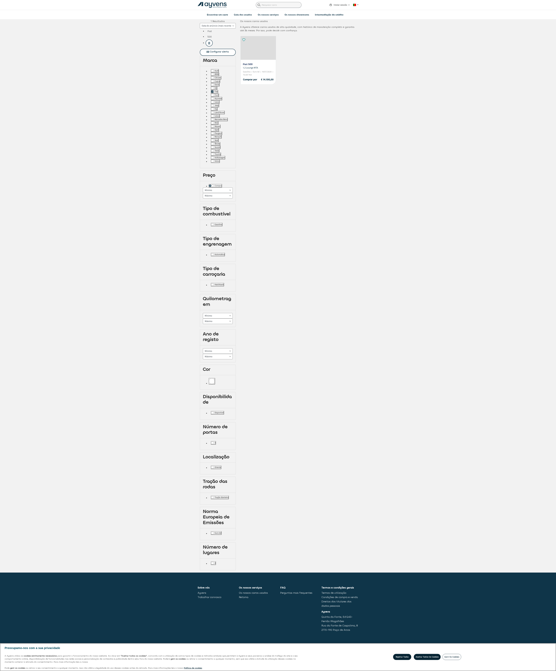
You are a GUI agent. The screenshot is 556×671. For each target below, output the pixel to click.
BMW (217, 74)
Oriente (218, 467)
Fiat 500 (248, 64)
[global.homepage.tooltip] (213, 5)
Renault (218, 136)
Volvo (217, 161)
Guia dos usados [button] (243, 14)
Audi (216, 70)
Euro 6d (218, 533)
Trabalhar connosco (209, 597)
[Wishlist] (243, 39)
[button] (338, 4)
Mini (216, 122)
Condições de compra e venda (339, 597)
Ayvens (202, 593)
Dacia (217, 84)
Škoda (217, 143)
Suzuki (217, 147)
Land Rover (219, 112)
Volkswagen (220, 157)
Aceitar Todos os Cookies (427, 657)
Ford (217, 95)
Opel (217, 129)
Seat (216, 140)
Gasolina (218, 224)
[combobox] (278, 5)
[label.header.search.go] (259, 5)
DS (216, 88)
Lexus (217, 116)
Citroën (218, 77)
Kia (216, 109)
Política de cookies (193, 668)
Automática (220, 254)
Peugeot (218, 133)
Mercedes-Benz (221, 119)
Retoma (243, 597)
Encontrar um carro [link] (217, 14)
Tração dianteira (221, 497)
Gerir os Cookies (451, 657)
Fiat (216, 91)
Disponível (219, 412)
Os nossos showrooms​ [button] (297, 14)
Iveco (217, 102)
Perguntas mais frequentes (296, 593)
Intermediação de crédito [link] (329, 14)
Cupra (217, 81)
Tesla (217, 150)
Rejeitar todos (402, 657)
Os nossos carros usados (253, 593)
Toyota (218, 154)
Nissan (217, 126)
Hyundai (218, 98)
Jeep (217, 105)
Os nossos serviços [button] (268, 14)
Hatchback (219, 284)
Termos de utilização (333, 593)
